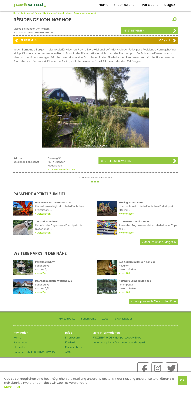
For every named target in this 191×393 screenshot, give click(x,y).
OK (182, 380)
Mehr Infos (12, 387)
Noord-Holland (65, 13)
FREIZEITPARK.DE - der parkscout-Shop (117, 337)
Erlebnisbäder (123, 318)
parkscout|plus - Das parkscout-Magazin (119, 342)
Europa (38, 13)
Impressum (72, 337)
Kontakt (70, 342)
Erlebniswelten (125, 5)
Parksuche (150, 5)
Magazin (171, 5)
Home (103, 5)
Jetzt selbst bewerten (116, 161)
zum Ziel (41, 273)
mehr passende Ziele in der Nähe (154, 301)
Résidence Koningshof (85, 13)
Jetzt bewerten (133, 30)
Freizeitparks (67, 318)
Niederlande (49, 13)
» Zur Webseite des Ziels (61, 169)
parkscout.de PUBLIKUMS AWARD (34, 352)
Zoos (105, 318)
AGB (68, 352)
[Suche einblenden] (175, 19)
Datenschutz (73, 347)
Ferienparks (27, 13)
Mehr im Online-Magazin (160, 242)
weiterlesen (44, 213)
